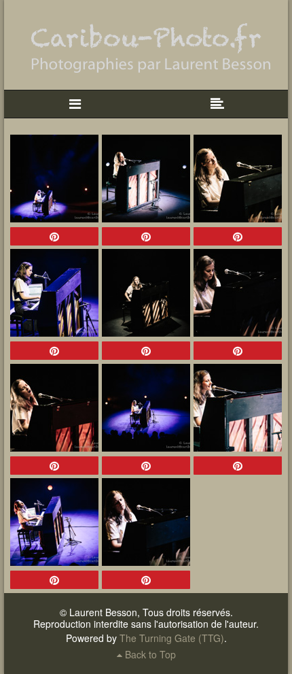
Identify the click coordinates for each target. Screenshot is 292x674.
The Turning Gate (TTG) (172, 638)
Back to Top (149, 654)
